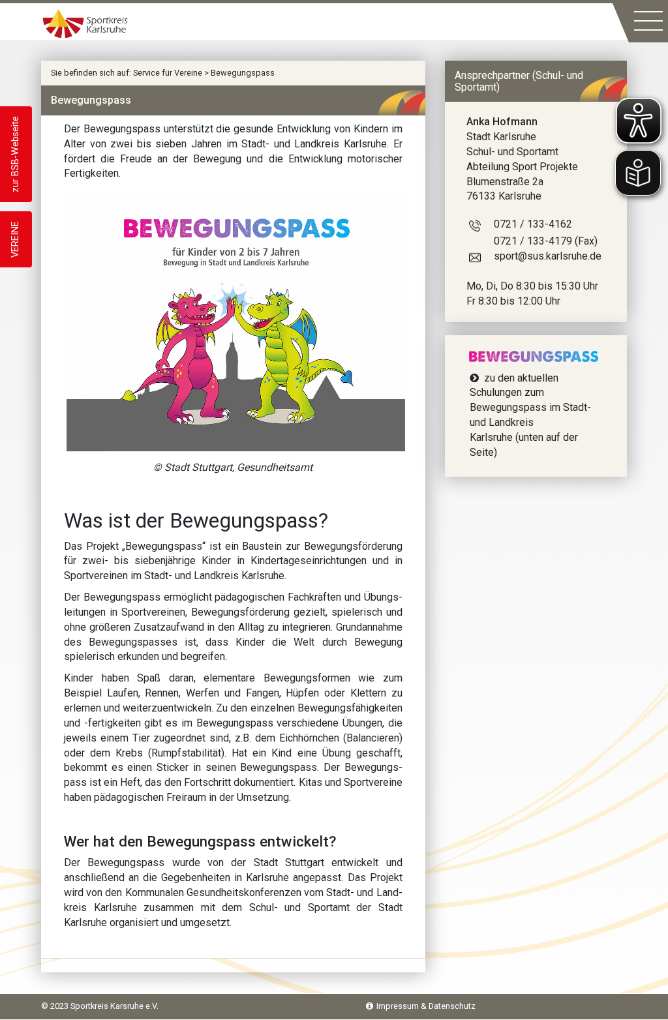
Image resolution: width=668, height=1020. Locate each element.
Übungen (362, 723)
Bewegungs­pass (122, 597)
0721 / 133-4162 (533, 224)
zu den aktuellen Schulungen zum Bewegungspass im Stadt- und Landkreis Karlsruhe (530, 407)
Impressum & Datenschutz (426, 1006)
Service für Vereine (167, 73)
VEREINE (15, 239)
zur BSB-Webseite (15, 154)
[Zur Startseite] (85, 22)
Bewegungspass (243, 73)
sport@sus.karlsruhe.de (547, 256)
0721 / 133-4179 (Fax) (546, 241)
